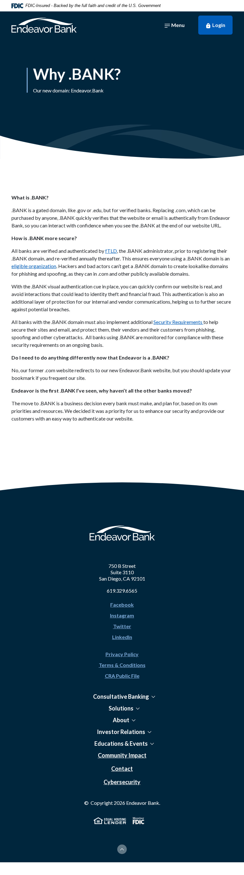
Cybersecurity (122, 781)
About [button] (121, 720)
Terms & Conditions (122, 665)
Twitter (122, 626)
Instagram (122, 615)
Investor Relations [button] (121, 731)
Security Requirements (178, 322)
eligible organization (33, 266)
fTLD (111, 251)
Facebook (122, 605)
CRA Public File (122, 676)
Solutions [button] (121, 708)
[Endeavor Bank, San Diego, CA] (44, 25)
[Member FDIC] (138, 820)
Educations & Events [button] (121, 743)
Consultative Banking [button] (121, 696)
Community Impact (122, 755)
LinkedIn (122, 637)
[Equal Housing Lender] (110, 820)
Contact (122, 768)
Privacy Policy (122, 654)
